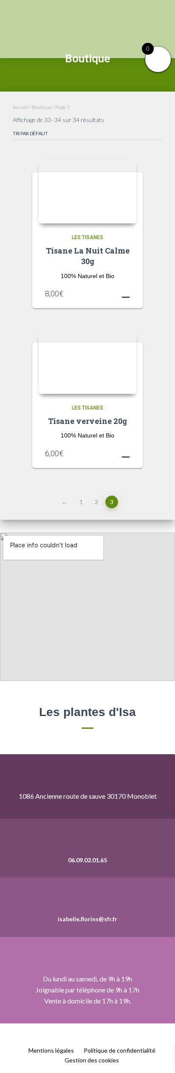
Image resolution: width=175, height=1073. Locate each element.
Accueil (20, 107)
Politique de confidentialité (119, 1050)
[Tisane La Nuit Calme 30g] (87, 191)
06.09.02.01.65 (87, 860)
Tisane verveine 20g (87, 421)
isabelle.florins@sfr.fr (87, 919)
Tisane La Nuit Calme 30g (88, 255)
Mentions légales (51, 1050)
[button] (169, 28)
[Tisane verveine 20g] (87, 362)
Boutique (42, 107)
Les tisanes (87, 237)
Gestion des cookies (92, 1060)
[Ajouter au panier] (125, 293)
